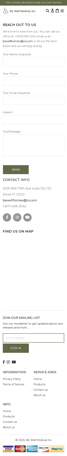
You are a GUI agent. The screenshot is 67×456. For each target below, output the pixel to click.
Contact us (41, 389)
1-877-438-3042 (14, 206)
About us (39, 395)
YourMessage (11, 131)
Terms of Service (13, 384)
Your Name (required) (17, 54)
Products (39, 384)
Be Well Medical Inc (39, 440)
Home (38, 379)
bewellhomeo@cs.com (18, 41)
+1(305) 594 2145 (24, 36)
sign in (15, 348)
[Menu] (62, 10)
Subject (8, 112)
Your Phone (10, 73)
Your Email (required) (16, 93)
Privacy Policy (12, 379)
